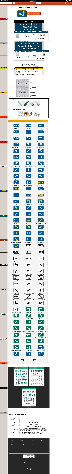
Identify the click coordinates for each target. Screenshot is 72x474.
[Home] (4, 1)
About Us (12, 441)
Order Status (22, 444)
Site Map (32, 444)
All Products (22, 445)
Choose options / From (34, 13)
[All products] (38, 3)
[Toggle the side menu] (14, 3)
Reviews (12, 444)
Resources (12, 445)
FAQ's (32, 441)
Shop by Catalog (23, 441)
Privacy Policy (43, 441)
